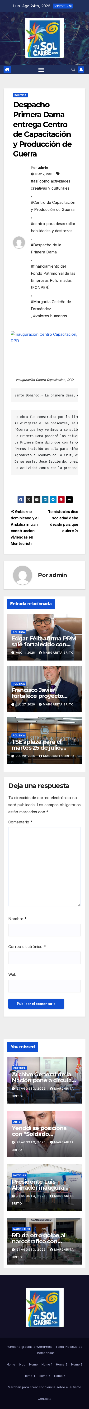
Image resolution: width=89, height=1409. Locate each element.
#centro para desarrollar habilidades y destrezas (53, 227)
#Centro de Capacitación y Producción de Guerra (53, 206)
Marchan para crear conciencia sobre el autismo (44, 1387)
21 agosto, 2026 (31, 1088)
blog (22, 1364)
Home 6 (60, 1376)
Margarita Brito (58, 652)
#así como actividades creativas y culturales (50, 185)
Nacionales (21, 1229)
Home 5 (44, 1376)
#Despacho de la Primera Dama (46, 248)
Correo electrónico (27, 946)
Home (11, 1364)
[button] (73, 69)
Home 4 (29, 1376)
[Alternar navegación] (41, 69)
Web (12, 974)
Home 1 (47, 1364)
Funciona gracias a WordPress (30, 1346)
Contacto (45, 1398)
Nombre (17, 918)
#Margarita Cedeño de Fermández (51, 305)
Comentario (20, 822)
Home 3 (77, 1364)
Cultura (19, 1068)
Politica (20, 95)
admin (43, 167)
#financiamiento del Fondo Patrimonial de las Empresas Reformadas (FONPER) (53, 277)
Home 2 (61, 1364)
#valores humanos (50, 315)
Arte (16, 1121)
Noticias (19, 1175)
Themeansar (44, 1353)
